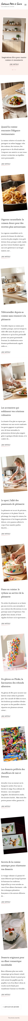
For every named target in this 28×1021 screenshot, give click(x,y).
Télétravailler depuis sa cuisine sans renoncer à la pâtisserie (13, 316)
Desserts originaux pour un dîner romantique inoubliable (12, 961)
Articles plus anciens (11, 1007)
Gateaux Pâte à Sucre (11, 4)
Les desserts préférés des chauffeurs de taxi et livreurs (13, 773)
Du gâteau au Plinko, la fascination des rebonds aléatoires (12, 683)
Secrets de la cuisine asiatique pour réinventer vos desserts (13, 866)
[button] (12, 69)
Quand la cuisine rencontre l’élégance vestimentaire (10, 130)
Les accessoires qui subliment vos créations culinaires (12, 411)
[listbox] (14, 42)
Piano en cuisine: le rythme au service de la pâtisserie (12, 593)
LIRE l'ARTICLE (14, 64)
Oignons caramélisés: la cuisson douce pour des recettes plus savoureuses (13, 223)
